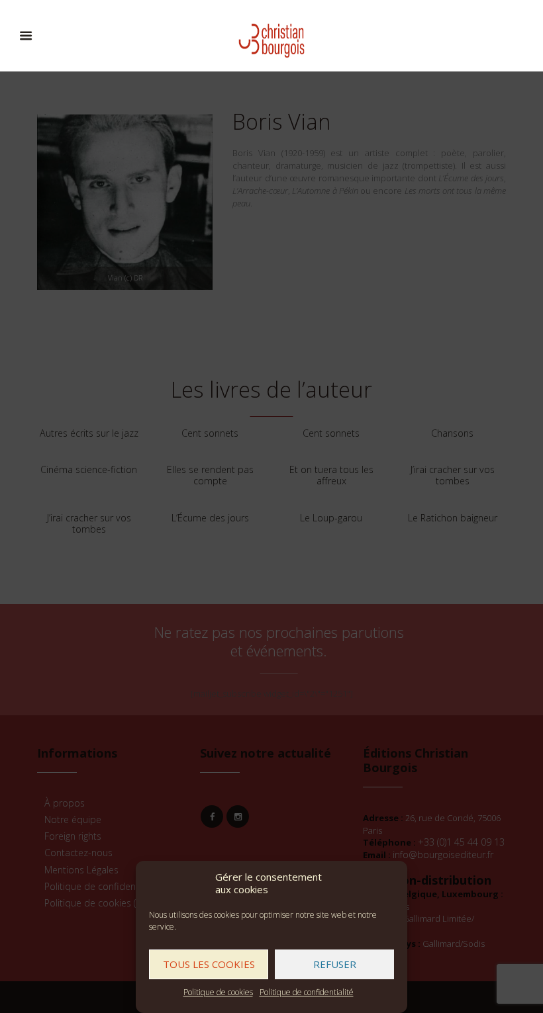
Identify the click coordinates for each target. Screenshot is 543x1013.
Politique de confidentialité (307, 992)
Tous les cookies (209, 964)
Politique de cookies (218, 992)
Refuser (334, 964)
